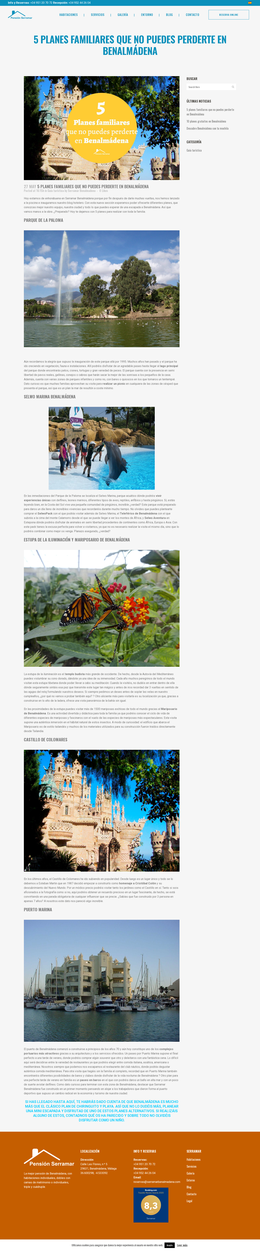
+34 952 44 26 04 (80, 2)
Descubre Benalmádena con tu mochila (208, 128)
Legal (189, 1201)
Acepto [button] (170, 1245)
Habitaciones (194, 1159)
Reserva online (228, 14)
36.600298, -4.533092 (94, 1173)
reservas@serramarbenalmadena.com (157, 1182)
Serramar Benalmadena (82, 191)
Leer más (182, 1245)
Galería (190, 1173)
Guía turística (56, 191)
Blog (189, 1187)
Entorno (191, 1180)
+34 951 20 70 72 (41, 2)
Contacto (191, 1194)
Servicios (192, 1166)
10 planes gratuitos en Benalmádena (206, 121)
